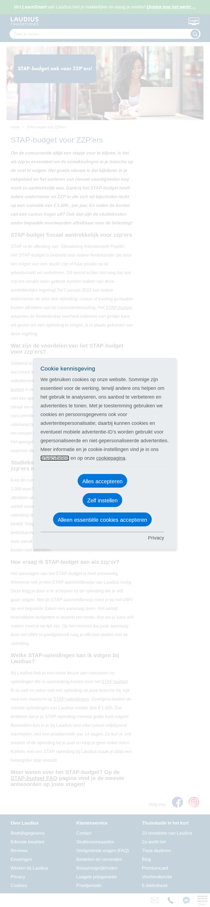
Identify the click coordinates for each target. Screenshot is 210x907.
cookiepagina (110, 458)
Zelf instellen (102, 500)
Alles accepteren (102, 481)
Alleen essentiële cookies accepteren (102, 520)
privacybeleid (54, 458)
